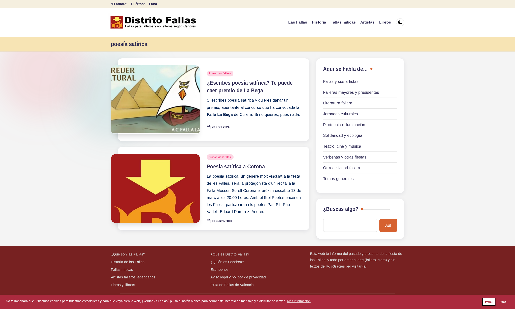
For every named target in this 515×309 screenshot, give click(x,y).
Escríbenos (219, 270)
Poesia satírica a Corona (236, 167)
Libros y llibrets (123, 285)
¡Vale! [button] (489, 301)
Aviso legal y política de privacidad (238, 277)
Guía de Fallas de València (232, 285)
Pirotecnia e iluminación (344, 125)
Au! (388, 225)
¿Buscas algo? (340, 209)
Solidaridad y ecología (342, 135)
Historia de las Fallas (127, 262)
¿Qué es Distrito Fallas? (229, 254)
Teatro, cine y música (342, 146)
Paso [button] (503, 301)
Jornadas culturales (340, 114)
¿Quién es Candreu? (227, 262)
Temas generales (220, 157)
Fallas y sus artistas (340, 81)
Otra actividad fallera (341, 168)
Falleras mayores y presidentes (351, 92)
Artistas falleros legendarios (133, 277)
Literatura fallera (220, 73)
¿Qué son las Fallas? (128, 254)
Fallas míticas (122, 270)
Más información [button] (299, 301)
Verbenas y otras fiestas (344, 157)
